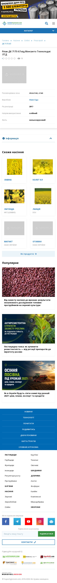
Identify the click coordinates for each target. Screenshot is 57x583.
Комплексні (36, 496)
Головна (5, 40)
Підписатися (46, 534)
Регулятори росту (12, 475)
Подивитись (28, 429)
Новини (28, 411)
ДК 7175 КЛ (6, 44)
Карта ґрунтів (29, 441)
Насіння (16, 40)
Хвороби (35, 507)
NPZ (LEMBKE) (9, 212)
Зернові (8, 496)
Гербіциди (9, 460)
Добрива (35, 475)
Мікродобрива (37, 502)
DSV (34, 212)
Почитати (28, 423)
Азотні (34, 481)
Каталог (28, 30)
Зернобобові (10, 502)
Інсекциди (9, 470)
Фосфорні (35, 486)
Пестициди (10, 455)
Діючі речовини (28, 435)
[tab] (28, 138)
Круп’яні (34, 455)
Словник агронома (28, 447)
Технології (28, 417)
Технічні (34, 460)
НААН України (10, 245)
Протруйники (11, 481)
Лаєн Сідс (33, 99)
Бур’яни (9, 486)
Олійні (27, 40)
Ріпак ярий (38, 40)
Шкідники (36, 470)
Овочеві (34, 465)
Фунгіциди (9, 465)
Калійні (34, 491)
